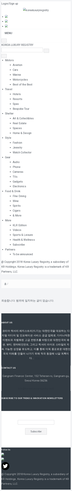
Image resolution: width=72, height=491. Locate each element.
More (8, 220)
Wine (16, 201)
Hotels (17, 94)
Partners (10, 249)
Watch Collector (22, 152)
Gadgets (18, 181)
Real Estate (19, 123)
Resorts (17, 99)
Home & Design (22, 133)
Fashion (17, 142)
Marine (17, 74)
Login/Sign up (9, 3)
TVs (15, 176)
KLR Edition (20, 225)
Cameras (18, 171)
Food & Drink (12, 191)
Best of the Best (22, 84)
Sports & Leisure (23, 234)
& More (17, 215)
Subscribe (19, 244)
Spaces (17, 128)
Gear (8, 157)
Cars (15, 69)
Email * (36, 416)
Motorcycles (20, 79)
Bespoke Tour (21, 108)
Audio (16, 162)
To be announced (23, 254)
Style (8, 137)
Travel (8, 89)
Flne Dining (19, 196)
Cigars (16, 210)
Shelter (9, 113)
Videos (17, 230)
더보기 (39, 358)
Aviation (17, 65)
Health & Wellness (24, 239)
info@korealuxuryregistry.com (36, 388)
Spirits (17, 205)
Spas (16, 104)
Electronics (19, 186)
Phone (16, 167)
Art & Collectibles (23, 118)
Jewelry (17, 147)
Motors (9, 60)
